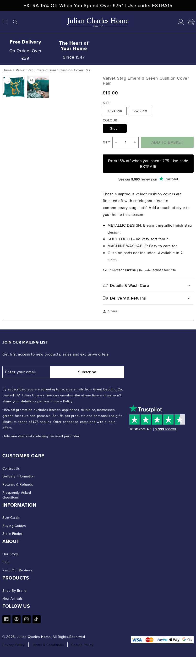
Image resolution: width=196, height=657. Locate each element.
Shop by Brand (14, 590)
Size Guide (11, 517)
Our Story (10, 554)
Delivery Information (18, 476)
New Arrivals (12, 598)
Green (115, 128)
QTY (106, 142)
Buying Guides (14, 525)
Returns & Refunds (17, 484)
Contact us (11, 468)
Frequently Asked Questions (16, 495)
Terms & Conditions (48, 644)
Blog (6, 562)
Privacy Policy (13, 644)
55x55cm (140, 111)
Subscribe (87, 372)
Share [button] (113, 311)
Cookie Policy (82, 644)
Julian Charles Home (34, 636)
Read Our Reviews (17, 570)
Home (7, 70)
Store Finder (12, 533)
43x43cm (115, 111)
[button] (15, 22)
